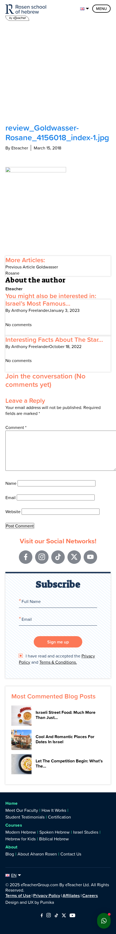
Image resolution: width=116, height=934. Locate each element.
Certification (59, 817)
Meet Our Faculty (21, 810)
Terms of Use (18, 895)
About (11, 847)
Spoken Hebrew (54, 832)
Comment (15, 427)
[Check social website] (42, 916)
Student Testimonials (25, 817)
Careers (90, 895)
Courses (13, 825)
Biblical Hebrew (54, 839)
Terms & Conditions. (58, 662)
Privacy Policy (46, 895)
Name (10, 483)
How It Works (54, 810)
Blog (9, 854)
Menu (101, 8)
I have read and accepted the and (57, 659)
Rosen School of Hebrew (27, 11)
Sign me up (58, 642)
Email (10, 497)
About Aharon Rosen (37, 854)
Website (13, 511)
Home (11, 803)
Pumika (47, 902)
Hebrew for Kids (20, 839)
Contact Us (70, 854)
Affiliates (71, 895)
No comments (18, 325)
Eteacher (14, 289)
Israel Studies (85, 832)
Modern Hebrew (20, 832)
